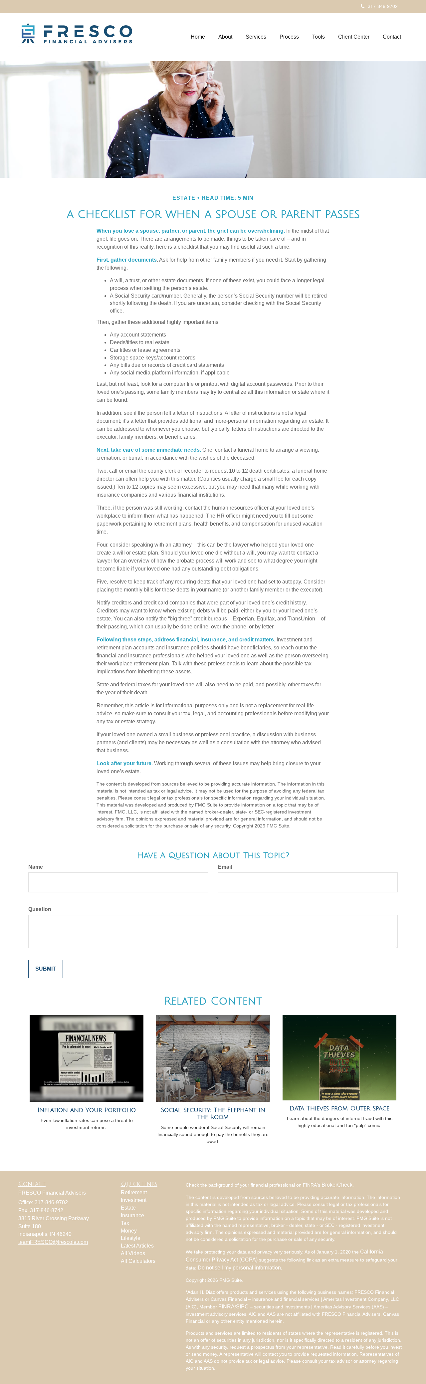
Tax (125, 1223)
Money (129, 1231)
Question (39, 909)
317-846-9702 (383, 6)
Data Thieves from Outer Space (339, 1108)
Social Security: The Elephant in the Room (213, 1113)
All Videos (133, 1253)
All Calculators (138, 1261)
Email (225, 867)
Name (35, 867)
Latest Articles (137, 1246)
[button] (225, 37)
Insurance (132, 1215)
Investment (133, 1200)
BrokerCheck (336, 1185)
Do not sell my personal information (239, 1267)
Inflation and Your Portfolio (87, 1110)
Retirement (134, 1192)
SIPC (242, 1306)
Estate (128, 1208)
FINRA (226, 1306)
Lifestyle (130, 1238)
